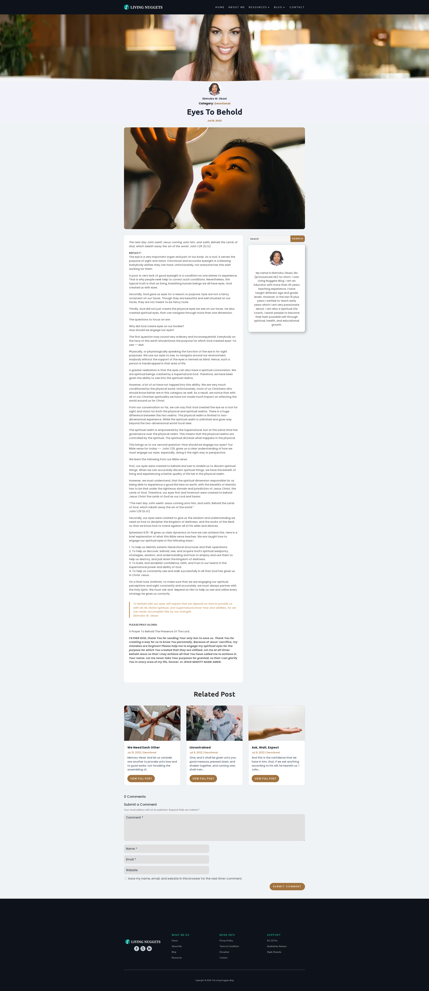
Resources (258, 7)
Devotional (222, 103)
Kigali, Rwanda (274, 952)
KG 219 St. (272, 940)
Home (220, 7)
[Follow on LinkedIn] (149, 948)
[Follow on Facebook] (136, 948)
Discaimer (224, 952)
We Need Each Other (143, 747)
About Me (236, 7)
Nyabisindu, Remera (277, 946)
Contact (297, 7)
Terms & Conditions (229, 946)
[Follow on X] (142, 948)
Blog (278, 7)
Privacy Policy (226, 940)
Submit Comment (287, 886)
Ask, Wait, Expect (265, 747)
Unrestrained (200, 747)
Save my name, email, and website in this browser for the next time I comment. (185, 879)
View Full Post (141, 778)
